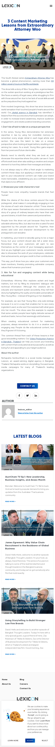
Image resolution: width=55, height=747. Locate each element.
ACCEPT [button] (30, 740)
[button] (51, 6)
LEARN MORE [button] (13, 740)
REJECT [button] (45, 740)
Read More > (10, 501)
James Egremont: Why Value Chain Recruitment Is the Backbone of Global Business (27, 545)
